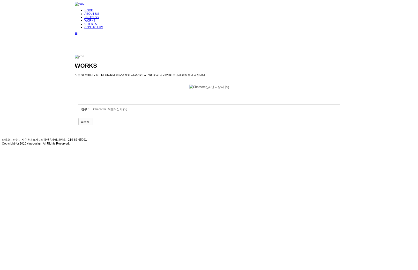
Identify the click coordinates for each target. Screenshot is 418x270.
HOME (88, 10)
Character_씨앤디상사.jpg (110, 109)
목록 (86, 121)
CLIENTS (90, 24)
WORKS (89, 20)
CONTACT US (93, 27)
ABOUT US (91, 13)
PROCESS (91, 17)
